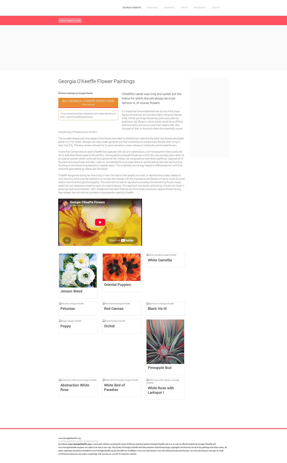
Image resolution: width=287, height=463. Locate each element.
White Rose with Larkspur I (161, 390)
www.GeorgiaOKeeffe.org (69, 438)
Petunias (67, 308)
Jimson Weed (71, 291)
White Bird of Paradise (114, 387)
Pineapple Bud (159, 367)
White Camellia (160, 260)
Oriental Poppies (117, 284)
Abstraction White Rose (74, 387)
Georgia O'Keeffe (132, 7)
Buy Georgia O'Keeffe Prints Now (88, 102)
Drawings (169, 7)
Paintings (152, 7)
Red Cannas (113, 308)
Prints (184, 7)
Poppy (65, 326)
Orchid (109, 326)
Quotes (216, 7)
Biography (200, 7)
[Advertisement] (143, 48)
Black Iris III (157, 308)
